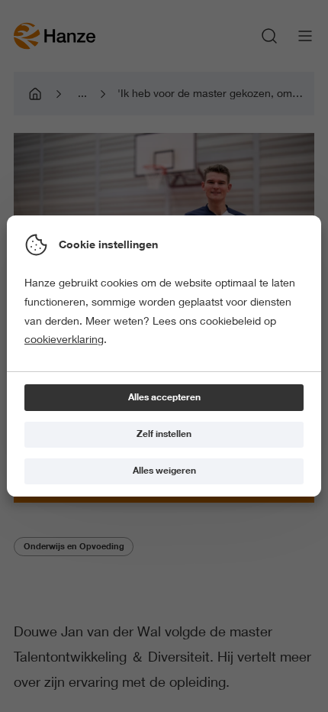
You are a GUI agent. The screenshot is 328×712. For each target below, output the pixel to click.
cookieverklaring (64, 339)
